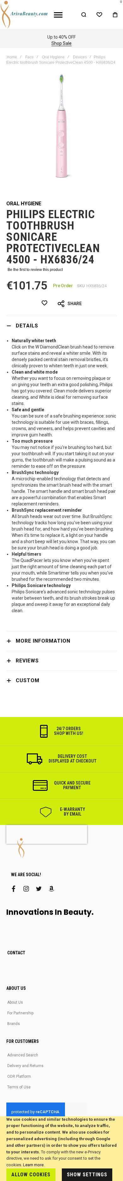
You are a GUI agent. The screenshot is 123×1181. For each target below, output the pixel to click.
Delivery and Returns (25, 1066)
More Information (43, 641)
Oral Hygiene (53, 57)
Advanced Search (22, 1055)
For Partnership (20, 1013)
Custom (27, 680)
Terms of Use (19, 1087)
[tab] (61, 326)
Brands (13, 1024)
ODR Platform (19, 1076)
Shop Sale (61, 43)
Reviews (27, 661)
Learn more (33, 1164)
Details (27, 326)
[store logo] (24, 15)
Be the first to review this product (35, 269)
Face (29, 57)
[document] (61, 1148)
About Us (15, 1002)
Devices (80, 57)
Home (12, 57)
